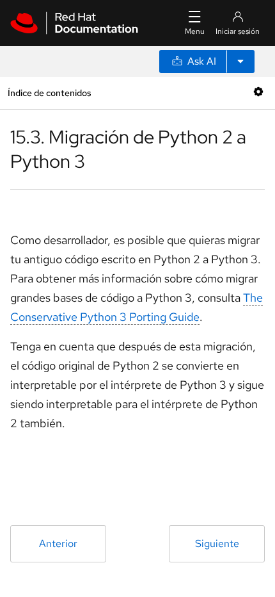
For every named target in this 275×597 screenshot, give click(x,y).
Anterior (58, 543)
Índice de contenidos (49, 92)
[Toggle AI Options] (240, 61)
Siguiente (217, 543)
